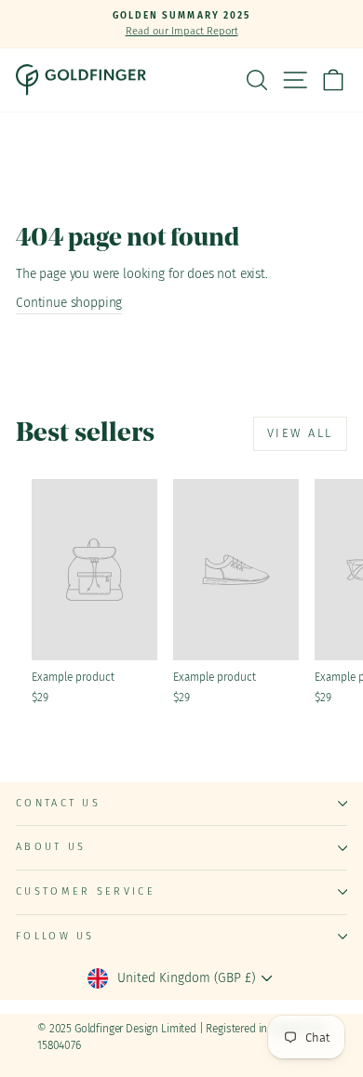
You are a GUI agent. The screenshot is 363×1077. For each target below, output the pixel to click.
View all (300, 433)
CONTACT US (58, 803)
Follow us (55, 936)
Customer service (85, 891)
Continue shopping (69, 303)
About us (51, 847)
